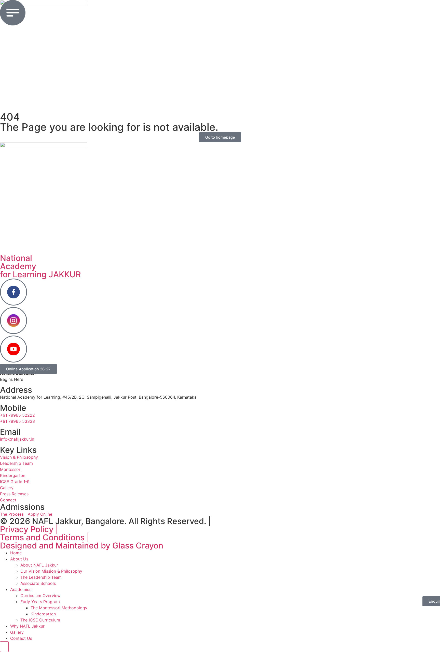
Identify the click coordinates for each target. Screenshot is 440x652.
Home (16, 552)
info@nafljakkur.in (17, 439)
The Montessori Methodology (59, 607)
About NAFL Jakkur (39, 565)
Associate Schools (38, 583)
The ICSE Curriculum (40, 619)
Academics (20, 589)
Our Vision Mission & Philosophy (51, 571)
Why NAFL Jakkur (27, 626)
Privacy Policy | (29, 529)
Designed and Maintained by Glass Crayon (81, 545)
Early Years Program (40, 601)
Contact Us (21, 638)
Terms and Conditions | (44, 537)
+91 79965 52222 (17, 415)
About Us (19, 558)
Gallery (17, 632)
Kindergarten (43, 613)
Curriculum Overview (40, 595)
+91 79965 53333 (17, 421)
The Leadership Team (41, 577)
